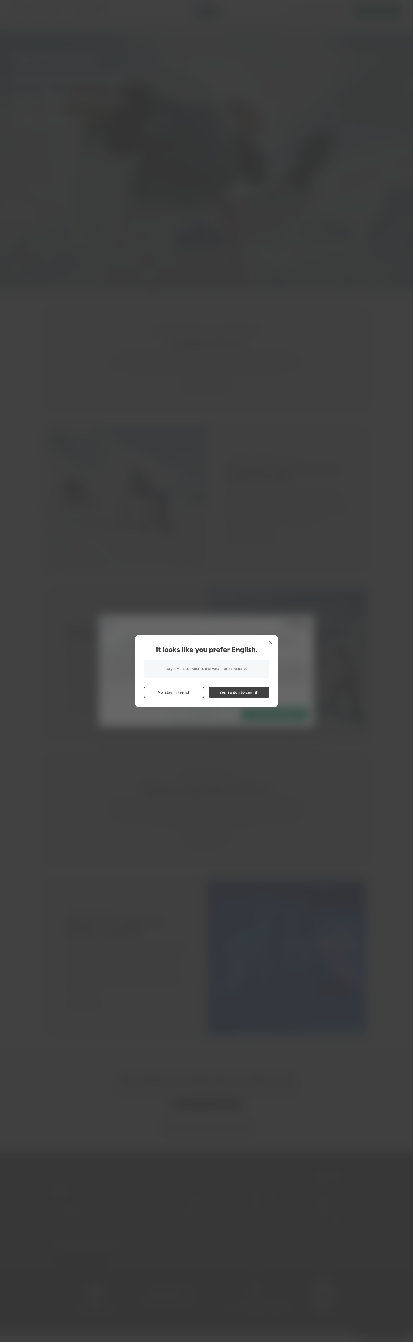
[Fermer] (270, 643)
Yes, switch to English (238, 692)
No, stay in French (174, 692)
